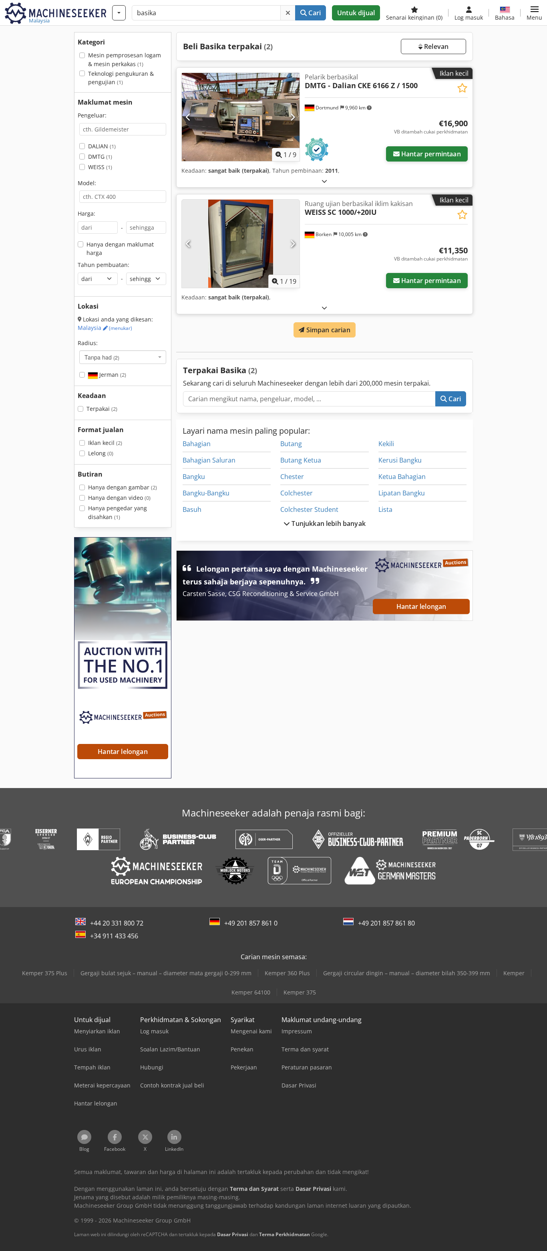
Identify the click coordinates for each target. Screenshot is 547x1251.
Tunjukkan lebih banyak (328, 523)
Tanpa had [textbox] (101, 357)
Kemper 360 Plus (287, 973)
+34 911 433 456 (114, 936)
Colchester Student (309, 509)
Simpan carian (327, 329)
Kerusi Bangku (400, 460)
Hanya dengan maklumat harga (120, 248)
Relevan (435, 46)
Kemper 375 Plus (44, 973)
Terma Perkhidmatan (284, 1234)
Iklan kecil (105, 443)
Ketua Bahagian (402, 476)
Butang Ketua (300, 460)
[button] (534, 12)
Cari (314, 12)
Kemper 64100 (250, 992)
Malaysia (105, 327)
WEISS (100, 167)
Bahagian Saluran (209, 460)
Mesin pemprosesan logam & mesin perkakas (124, 59)
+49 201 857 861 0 (251, 923)
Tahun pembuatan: (103, 265)
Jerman (112, 374)
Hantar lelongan (421, 606)
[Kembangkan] (324, 181)
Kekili (386, 443)
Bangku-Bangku (206, 493)
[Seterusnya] (293, 117)
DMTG (100, 156)
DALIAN (102, 146)
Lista (385, 509)
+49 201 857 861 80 (386, 923)
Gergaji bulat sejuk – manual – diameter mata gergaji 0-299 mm (165, 973)
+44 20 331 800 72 (116, 923)
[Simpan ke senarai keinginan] (462, 88)
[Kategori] (119, 12)
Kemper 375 (300, 992)
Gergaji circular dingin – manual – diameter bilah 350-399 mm (406, 973)
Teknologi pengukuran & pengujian (121, 78)
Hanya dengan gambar (122, 487)
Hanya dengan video (119, 497)
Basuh (192, 509)
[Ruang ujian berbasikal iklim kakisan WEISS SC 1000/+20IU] (241, 244)
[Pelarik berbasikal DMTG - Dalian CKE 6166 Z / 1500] (241, 117)
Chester (292, 476)
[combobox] (122, 357)
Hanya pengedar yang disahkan (117, 512)
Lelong (100, 453)
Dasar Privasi (232, 1234)
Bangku (194, 476)
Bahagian (197, 443)
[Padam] (288, 12)
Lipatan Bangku (401, 493)
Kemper (514, 973)
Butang (291, 443)
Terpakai (101, 408)
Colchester (296, 493)
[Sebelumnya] (188, 117)
